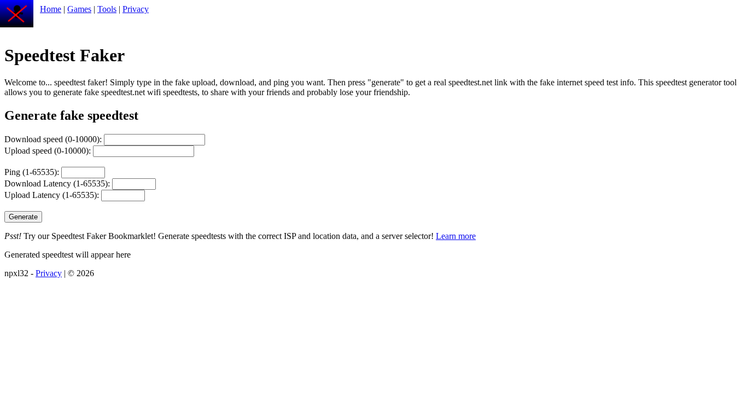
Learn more (456, 236)
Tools (106, 9)
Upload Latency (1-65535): (52, 195)
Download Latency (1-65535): (58, 183)
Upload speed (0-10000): (48, 150)
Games (79, 9)
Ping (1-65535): (32, 172)
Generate (23, 217)
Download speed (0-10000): (54, 139)
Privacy (135, 9)
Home (50, 9)
